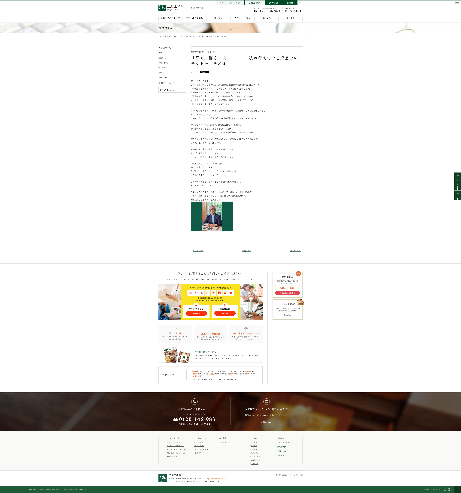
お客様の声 (197, 453)
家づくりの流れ (172, 456)
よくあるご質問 (254, 3)
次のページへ (295, 250)
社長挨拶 (254, 446)
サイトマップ (298, 475)
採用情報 (280, 438)
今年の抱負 (254, 464)
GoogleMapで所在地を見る (215, 478)
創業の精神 (281, 447)
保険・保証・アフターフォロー (177, 453)
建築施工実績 (255, 460)
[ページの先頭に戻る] (457, 489)
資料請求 (290, 3)
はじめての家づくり (173, 442)
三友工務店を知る (199, 438)
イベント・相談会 (284, 442)
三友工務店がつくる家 (201, 449)
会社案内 (253, 438)
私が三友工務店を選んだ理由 (176, 449)
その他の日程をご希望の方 (287, 293)
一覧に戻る (246, 250)
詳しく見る (287, 315)
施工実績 (222, 438)
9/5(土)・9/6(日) (287, 288)
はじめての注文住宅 (173, 438)
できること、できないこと (175, 446)
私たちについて (199, 446)
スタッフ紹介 (255, 456)
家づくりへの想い (199, 442)
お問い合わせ (274, 3)
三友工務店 (162, 36)
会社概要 (254, 442)
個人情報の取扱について (283, 475)
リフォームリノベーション (230, 3)
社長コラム (172, 36)
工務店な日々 (255, 449)
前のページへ (198, 250)
